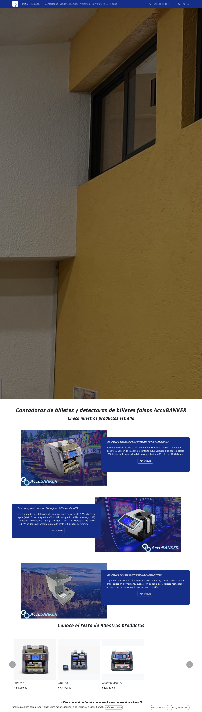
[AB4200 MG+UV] (105, 659)
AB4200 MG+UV (94, 683)
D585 (177, 683)
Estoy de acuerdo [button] (180, 707)
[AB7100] (61, 659)
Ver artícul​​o (145, 460)
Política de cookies (113, 707)
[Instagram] (184, 4)
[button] (14, 664)
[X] (179, 4)
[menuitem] (25, 4)
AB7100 (45, 683)
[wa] (188, 4)
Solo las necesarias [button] (159, 707)
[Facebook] (174, 4)
